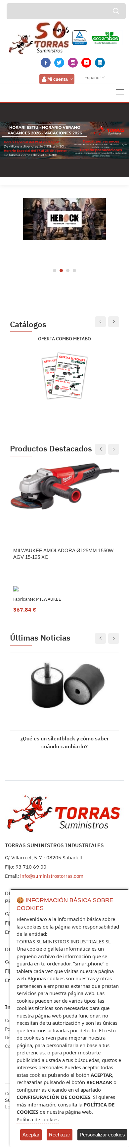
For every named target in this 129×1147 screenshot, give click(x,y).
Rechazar (59, 1134)
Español (92, 77)
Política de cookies (38, 1119)
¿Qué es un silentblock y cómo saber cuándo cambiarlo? (65, 742)
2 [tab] (61, 270)
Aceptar (30, 1134)
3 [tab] (67, 270)
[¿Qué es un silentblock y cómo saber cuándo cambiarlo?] (64, 686)
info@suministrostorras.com (51, 876)
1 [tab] (54, 270)
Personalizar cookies (102, 1134)
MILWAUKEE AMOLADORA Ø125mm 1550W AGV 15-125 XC (63, 554)
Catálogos (28, 325)
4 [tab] (74, 270)
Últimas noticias (40, 637)
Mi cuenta (57, 79)
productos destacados (51, 448)
